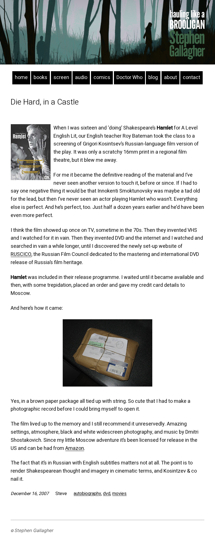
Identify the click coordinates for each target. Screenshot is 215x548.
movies (119, 493)
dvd (106, 493)
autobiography (87, 493)
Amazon (74, 448)
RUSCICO (21, 254)
